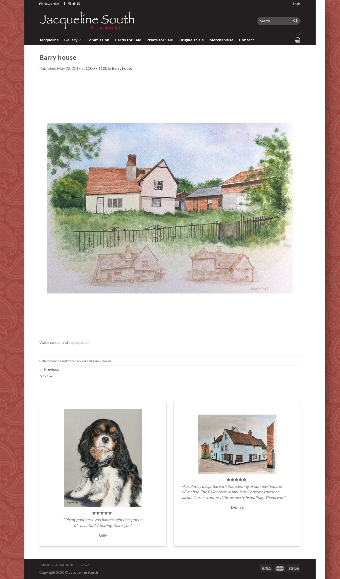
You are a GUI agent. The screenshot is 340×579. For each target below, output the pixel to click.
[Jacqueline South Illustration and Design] (87, 21)
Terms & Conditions (56, 565)
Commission (97, 39)
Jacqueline (49, 39)
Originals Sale (191, 39)
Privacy (83, 565)
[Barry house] (170, 207)
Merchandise (221, 39)
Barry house (122, 68)
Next (46, 375)
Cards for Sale (128, 39)
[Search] (295, 21)
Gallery (71, 39)
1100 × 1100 (96, 68)
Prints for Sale (160, 39)
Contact (246, 39)
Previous (49, 369)
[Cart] (298, 39)
